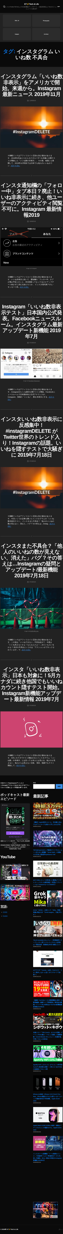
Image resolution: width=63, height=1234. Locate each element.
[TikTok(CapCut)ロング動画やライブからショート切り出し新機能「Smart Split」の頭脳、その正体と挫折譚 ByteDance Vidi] (48, 839)
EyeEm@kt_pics (34, 631)
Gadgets (17, 34)
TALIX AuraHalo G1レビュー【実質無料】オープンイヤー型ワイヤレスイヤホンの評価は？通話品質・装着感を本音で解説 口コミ (47, 942)
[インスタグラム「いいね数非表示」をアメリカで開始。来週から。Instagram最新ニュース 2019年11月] (31, 127)
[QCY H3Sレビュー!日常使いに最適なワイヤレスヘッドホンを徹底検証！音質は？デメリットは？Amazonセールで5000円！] (48, 869)
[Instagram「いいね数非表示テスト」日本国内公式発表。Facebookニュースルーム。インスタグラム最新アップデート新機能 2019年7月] (31, 364)
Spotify (23, 845)
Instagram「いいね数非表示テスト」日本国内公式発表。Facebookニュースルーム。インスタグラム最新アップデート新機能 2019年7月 (31, 321)
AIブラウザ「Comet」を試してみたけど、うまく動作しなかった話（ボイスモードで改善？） (47, 972)
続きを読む (15, 166)
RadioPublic (13, 849)
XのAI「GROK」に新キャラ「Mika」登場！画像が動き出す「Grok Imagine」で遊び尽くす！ (47, 912)
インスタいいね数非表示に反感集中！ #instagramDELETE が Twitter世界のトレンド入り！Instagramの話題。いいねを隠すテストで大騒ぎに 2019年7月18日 (31, 437)
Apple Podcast (15, 845)
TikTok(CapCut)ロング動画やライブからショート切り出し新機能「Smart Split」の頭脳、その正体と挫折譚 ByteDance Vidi (47, 852)
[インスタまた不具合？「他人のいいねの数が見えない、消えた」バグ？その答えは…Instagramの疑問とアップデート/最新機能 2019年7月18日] (31, 608)
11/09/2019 (32, 100)
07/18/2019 (32, 461)
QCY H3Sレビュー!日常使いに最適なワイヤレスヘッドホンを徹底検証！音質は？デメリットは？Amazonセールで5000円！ (47, 882)
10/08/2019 (32, 221)
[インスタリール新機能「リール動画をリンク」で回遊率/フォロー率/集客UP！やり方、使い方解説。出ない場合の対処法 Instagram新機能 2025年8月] (48, 1143)
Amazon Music (5, 845)
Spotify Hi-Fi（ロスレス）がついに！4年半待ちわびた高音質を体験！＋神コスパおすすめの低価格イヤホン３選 (47, 1067)
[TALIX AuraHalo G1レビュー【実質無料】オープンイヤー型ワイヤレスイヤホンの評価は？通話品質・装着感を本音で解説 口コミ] (48, 929)
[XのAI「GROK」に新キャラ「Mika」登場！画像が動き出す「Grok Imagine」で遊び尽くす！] (48, 899)
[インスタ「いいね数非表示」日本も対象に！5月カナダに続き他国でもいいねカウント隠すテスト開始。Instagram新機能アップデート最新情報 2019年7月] (31, 729)
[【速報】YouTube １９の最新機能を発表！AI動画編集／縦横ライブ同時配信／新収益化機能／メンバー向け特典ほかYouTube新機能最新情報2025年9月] (48, 989)
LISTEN (22, 847)
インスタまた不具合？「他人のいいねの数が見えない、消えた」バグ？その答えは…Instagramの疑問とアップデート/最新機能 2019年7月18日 (31, 560)
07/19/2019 (32, 342)
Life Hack (46, 34)
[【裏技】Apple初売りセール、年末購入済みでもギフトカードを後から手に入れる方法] (48, 811)
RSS (19, 849)
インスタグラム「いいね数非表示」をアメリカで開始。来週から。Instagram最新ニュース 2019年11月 (31, 85)
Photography (46, 20)
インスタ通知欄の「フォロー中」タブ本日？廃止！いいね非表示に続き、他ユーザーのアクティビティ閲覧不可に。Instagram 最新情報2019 (31, 200)
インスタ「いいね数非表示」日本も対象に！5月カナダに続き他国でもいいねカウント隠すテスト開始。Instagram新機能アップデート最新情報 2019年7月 (31, 684)
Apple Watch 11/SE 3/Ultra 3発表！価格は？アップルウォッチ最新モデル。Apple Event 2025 (47, 1128)
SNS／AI (17, 20)
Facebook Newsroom (34, 381)
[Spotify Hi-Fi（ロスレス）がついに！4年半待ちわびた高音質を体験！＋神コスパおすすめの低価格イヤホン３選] (48, 1053)
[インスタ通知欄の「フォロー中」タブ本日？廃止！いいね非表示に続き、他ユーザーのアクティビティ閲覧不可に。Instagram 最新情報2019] (31, 246)
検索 (34, 782)
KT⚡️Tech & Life (31, 4)
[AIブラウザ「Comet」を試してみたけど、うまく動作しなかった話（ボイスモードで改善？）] (48, 959)
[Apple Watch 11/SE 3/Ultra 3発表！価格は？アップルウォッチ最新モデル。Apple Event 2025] (48, 1114)
